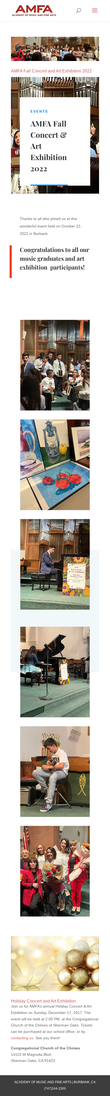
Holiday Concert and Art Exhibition (43, 1001)
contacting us (22, 1038)
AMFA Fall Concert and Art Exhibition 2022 (51, 71)
